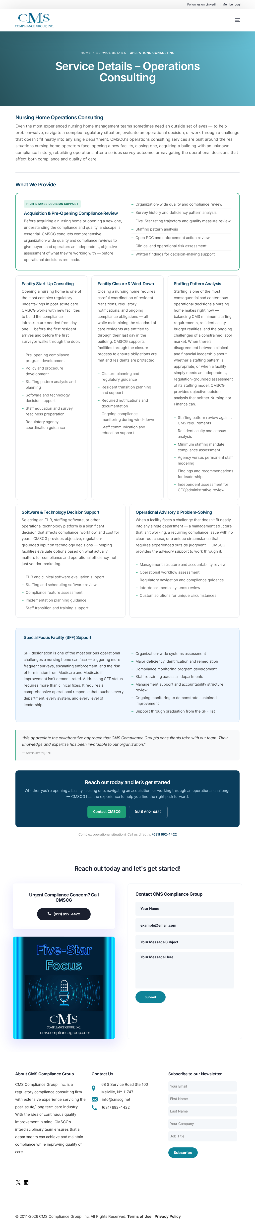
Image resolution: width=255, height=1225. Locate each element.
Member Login (232, 4)
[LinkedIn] (26, 1184)
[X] (18, 1184)
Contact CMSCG (107, 811)
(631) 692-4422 (148, 812)
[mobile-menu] (232, 20)
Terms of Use (139, 1216)
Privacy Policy (168, 1216)
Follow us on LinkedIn (202, 4)
